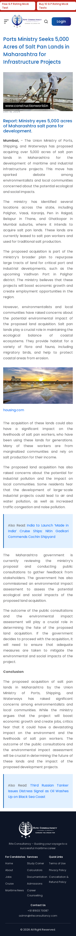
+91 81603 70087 (38, 910)
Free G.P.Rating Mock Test (15, 5)
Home (9, 863)
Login (61, 21)
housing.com (13, 410)
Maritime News (14, 890)
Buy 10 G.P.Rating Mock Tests (53, 5)
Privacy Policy (57, 870)
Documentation (37, 877)
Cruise (9, 883)
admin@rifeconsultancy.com (38, 915)
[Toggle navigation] (6, 21)
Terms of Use (57, 863)
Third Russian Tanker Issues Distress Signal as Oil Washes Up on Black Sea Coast (38, 791)
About (9, 870)
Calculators (34, 870)
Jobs (8, 877)
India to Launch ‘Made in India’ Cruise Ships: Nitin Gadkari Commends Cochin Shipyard (38, 531)
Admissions (34, 883)
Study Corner (35, 863)
